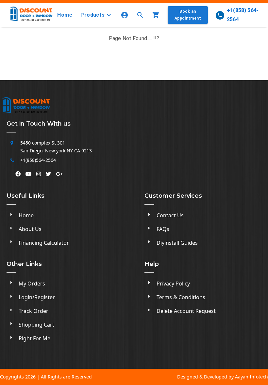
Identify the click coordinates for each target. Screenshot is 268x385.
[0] (157, 15)
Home (64, 15)
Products (92, 15)
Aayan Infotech (251, 377)
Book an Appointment (188, 15)
